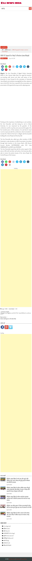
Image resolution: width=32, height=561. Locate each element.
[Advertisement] (16, 28)
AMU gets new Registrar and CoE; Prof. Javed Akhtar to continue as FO (15, 314)
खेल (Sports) (7, 531)
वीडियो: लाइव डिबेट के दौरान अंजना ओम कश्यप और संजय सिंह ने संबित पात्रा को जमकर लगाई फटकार (18, 514)
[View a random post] (2, 8)
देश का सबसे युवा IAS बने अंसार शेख (8, 319)
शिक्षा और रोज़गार (7, 545)
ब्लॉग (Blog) (6, 540)
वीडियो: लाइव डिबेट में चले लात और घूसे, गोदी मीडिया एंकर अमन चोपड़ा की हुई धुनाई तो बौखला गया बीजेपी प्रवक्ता (18, 480)
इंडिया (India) (8, 50)
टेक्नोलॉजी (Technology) (9, 533)
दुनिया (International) (9, 535)
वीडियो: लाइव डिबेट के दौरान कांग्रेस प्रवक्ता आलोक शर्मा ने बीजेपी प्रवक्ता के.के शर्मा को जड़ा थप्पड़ (18, 498)
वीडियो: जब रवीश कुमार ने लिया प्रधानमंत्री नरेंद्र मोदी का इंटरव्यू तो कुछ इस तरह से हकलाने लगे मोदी (19, 506)
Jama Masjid (11, 308)
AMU (6, 308)
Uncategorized (7, 526)
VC (16, 308)
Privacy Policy (24, 559)
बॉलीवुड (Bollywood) (8, 538)
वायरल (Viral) (7, 543)
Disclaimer (18, 559)
